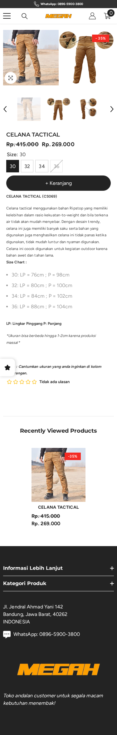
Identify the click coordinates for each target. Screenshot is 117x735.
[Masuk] (92, 15)
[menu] (7, 16)
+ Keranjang (58, 183)
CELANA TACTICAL (58, 507)
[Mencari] (24, 16)
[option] (31, 57)
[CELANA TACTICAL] (58, 475)
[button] (5, 109)
